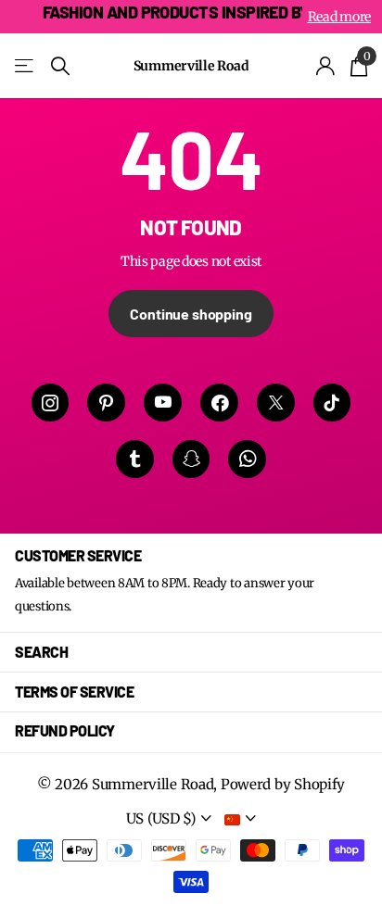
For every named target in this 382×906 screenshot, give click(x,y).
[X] (276, 403)
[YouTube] (163, 403)
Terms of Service (74, 691)
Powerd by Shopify (283, 784)
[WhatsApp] (247, 459)
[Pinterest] (106, 403)
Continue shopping (190, 313)
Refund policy (65, 730)
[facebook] (219, 403)
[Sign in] (326, 66)
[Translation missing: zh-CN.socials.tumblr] (135, 459)
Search (41, 652)
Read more (339, 16)
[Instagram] (51, 403)
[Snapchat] (191, 459)
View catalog (25, 66)
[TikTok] (332, 403)
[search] (60, 66)
